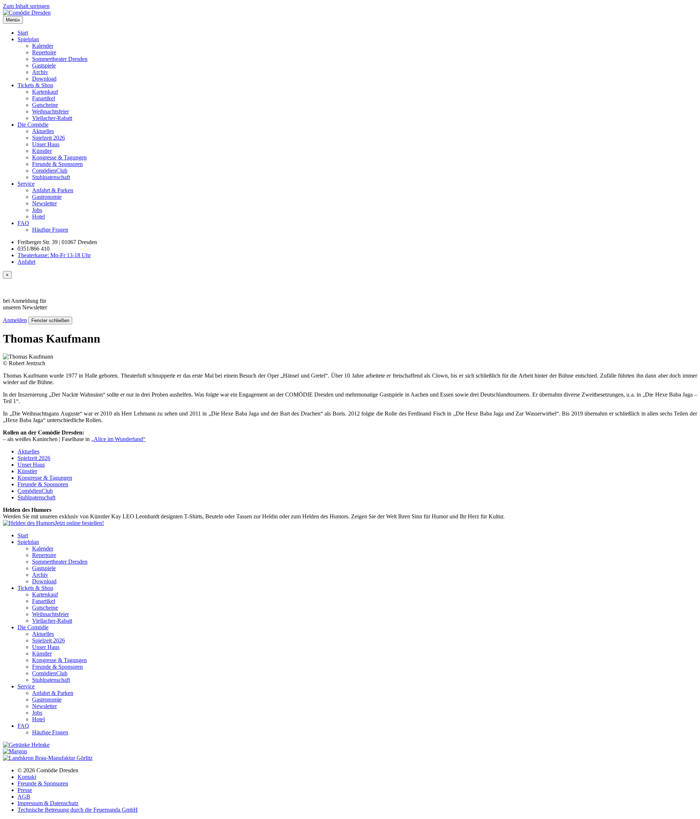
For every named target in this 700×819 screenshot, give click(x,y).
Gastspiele (44, 65)
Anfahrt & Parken (52, 190)
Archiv (40, 72)
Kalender (42, 46)
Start (23, 33)
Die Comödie (33, 124)
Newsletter (44, 203)
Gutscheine (45, 105)
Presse (25, 790)
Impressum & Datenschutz (48, 803)
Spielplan (28, 39)
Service (26, 184)
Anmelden (15, 320)
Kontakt (27, 777)
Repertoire (44, 52)
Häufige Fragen (50, 230)
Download (44, 79)
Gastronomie (47, 197)
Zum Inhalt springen (26, 6)
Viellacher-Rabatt (52, 118)
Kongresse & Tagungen (59, 157)
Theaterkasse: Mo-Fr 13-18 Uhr (54, 255)
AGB (24, 796)
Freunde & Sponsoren (57, 164)
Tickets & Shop (35, 85)
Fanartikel (43, 98)
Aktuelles (43, 131)
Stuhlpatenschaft (51, 177)
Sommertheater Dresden (60, 59)
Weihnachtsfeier (50, 111)
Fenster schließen (50, 320)
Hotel (38, 216)
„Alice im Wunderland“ (118, 439)
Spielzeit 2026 (48, 138)
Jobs (37, 210)
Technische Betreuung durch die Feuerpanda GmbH (78, 810)
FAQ (23, 223)
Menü (13, 20)
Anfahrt (26, 262)
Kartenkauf (45, 92)
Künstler (42, 151)
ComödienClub (49, 170)
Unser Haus (45, 144)
